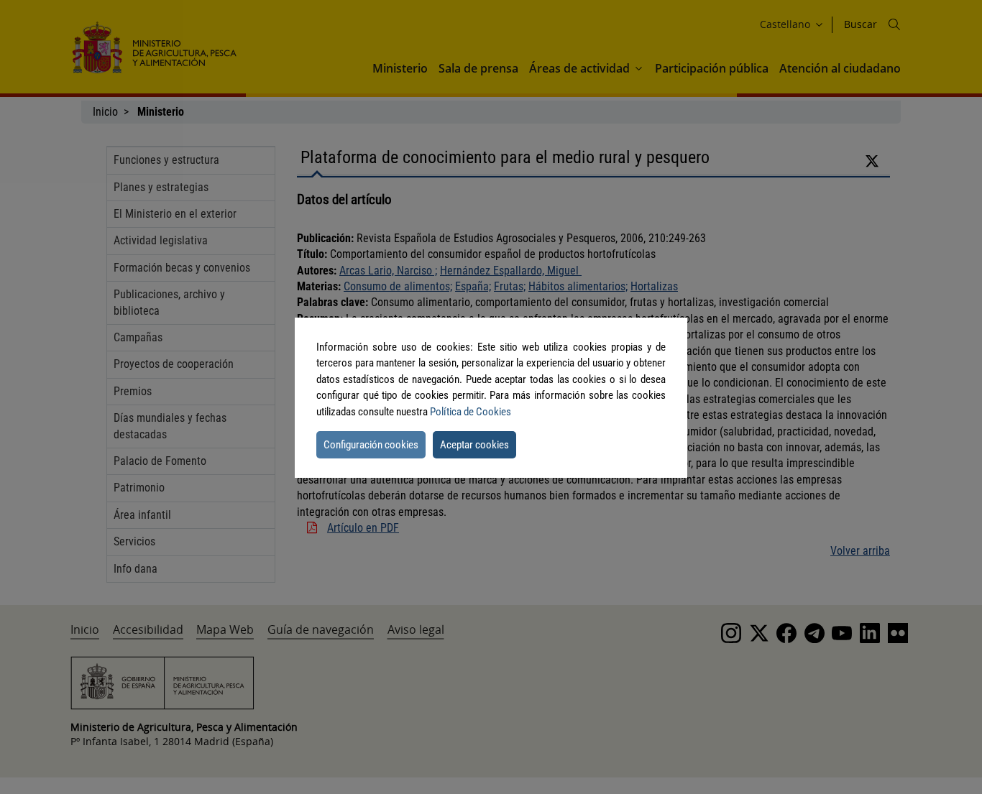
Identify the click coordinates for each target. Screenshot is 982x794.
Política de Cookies (470, 411)
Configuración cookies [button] (370, 444)
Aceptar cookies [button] (474, 444)
